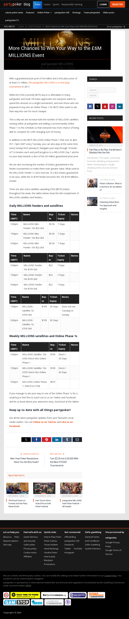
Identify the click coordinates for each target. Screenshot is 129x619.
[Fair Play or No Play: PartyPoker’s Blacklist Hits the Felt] (105, 135)
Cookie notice (30, 552)
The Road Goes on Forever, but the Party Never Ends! (17, 503)
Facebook (69, 544)
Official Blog (70, 536)
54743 (28, 585)
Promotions (49, 564)
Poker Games (50, 540)
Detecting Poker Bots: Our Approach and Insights (109, 205)
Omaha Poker (50, 552)
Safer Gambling (92, 544)
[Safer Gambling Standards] (68, 604)
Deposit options (10, 540)
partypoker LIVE (62, 12)
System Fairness (93, 548)
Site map (7, 544)
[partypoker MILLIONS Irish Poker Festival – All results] (71, 490)
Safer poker (29, 544)
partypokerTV (12, 20)
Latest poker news (14, 12)
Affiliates (28, 556)
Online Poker (43, 12)
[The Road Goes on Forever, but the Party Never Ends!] (17, 490)
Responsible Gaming (72, 4)
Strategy (76, 12)
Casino (47, 4)
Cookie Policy (110, 575)
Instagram (69, 552)
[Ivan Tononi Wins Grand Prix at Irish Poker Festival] (44, 490)
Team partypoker (92, 12)
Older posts (108, 12)
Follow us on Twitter (44, 421)
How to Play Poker (52, 536)
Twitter (67, 548)
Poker (38, 4)
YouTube (78, 548)
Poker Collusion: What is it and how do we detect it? (111, 186)
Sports (56, 4)
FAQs (16, 536)
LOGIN (103, 4)
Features (30, 12)
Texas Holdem (51, 544)
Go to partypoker (115, 26)
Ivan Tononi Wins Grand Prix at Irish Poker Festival (43, 503)
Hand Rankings (51, 548)
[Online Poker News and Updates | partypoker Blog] (17, 4)
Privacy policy (30, 548)
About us (7, 536)
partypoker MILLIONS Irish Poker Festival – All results (72, 503)
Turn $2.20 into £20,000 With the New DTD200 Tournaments (64, 462)
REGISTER (117, 4)
